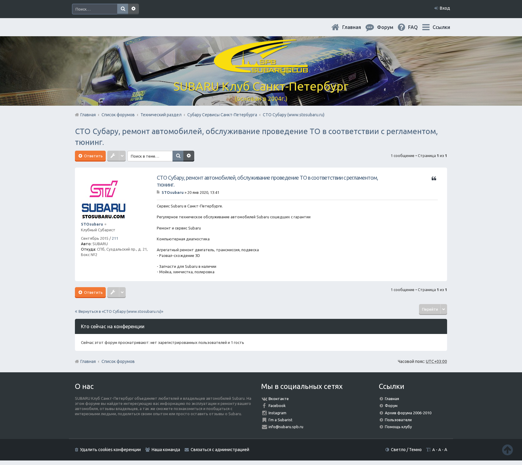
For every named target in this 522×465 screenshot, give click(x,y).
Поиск (122, 9)
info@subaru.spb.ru (286, 427)
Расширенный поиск (133, 9)
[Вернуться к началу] (507, 450)
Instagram (277, 413)
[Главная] (261, 69)
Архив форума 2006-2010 (408, 413)
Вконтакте (279, 398)
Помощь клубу (398, 427)
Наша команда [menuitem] (166, 449)
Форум (391, 405)
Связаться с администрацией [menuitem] (220, 449)
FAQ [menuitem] (418, 27)
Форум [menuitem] (390, 27)
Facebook (277, 405)
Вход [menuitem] (445, 8)
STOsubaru (92, 224)
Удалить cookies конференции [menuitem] (110, 449)
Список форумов (118, 361)
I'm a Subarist (280, 420)
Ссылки (441, 27)
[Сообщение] (159, 192)
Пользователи (398, 420)
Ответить (93, 156)
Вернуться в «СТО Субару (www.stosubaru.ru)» (121, 311)
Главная (356, 27)
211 (115, 238)
